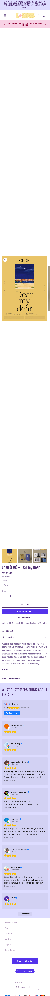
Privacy (7, 928)
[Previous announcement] (4, 24)
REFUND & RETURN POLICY (11, 679)
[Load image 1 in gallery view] (9, 556)
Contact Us (8, 934)
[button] (5, 15)
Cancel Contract (10, 950)
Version (4, 580)
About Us (8, 939)
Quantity (4, 591)
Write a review (12, 713)
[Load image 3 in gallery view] (40, 556)
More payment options (25, 617)
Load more (25, 914)
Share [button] (6, 670)
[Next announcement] (45, 24)
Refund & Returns (11, 923)
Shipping (8, 945)
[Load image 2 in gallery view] (25, 556)
